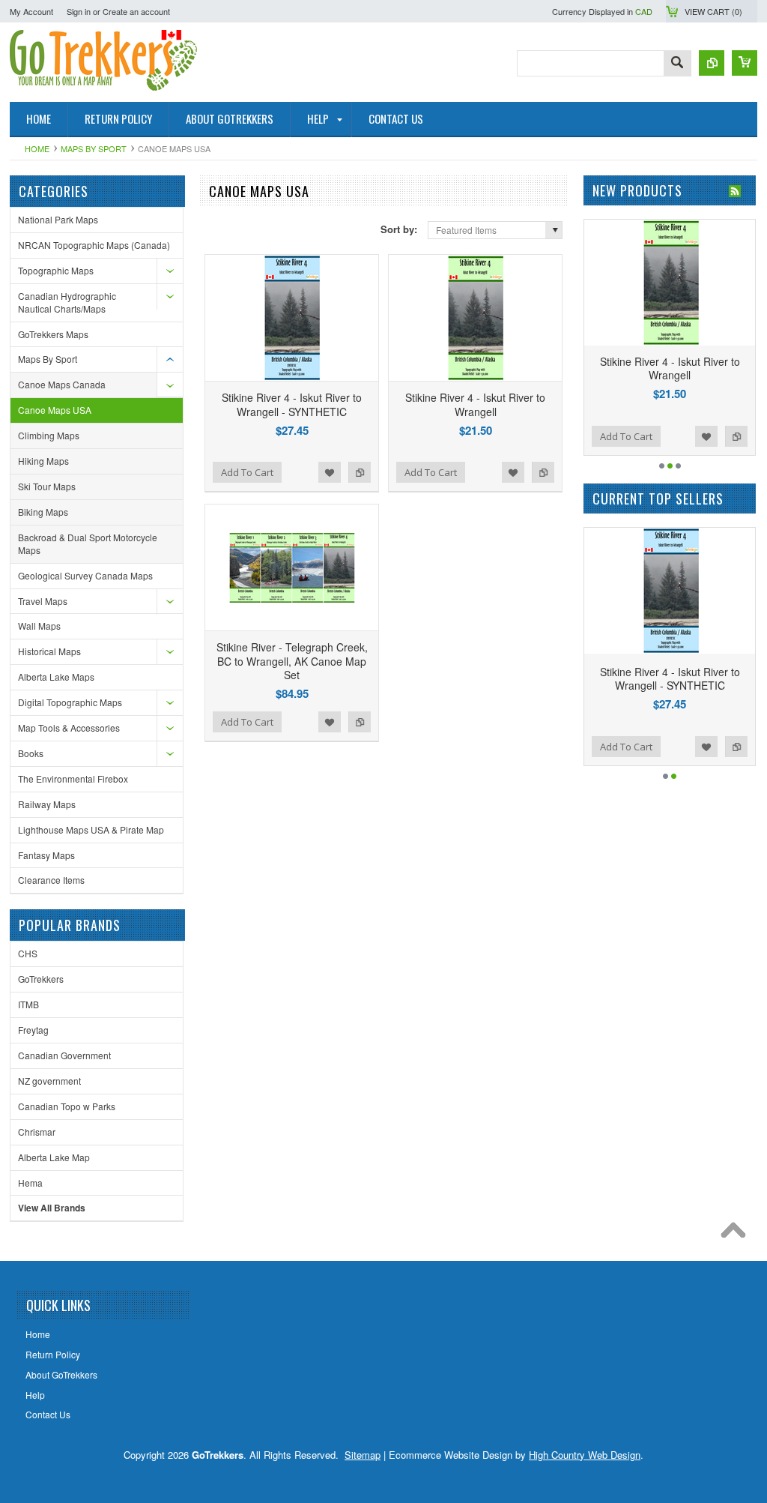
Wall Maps (39, 625)
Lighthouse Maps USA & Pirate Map (91, 829)
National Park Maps (58, 219)
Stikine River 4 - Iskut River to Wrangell (475, 404)
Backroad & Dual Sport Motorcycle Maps (87, 543)
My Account (31, 11)
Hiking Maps (43, 460)
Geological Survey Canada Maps (85, 575)
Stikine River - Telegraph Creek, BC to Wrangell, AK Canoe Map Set (292, 660)
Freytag (33, 1029)
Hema (30, 1182)
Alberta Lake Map (54, 1157)
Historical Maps (49, 651)
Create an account (136, 11)
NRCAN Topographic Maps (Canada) (94, 244)
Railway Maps (47, 804)
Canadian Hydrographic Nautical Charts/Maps (67, 302)
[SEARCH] (677, 64)
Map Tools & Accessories (69, 727)
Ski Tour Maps (47, 486)
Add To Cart (247, 472)
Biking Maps (43, 511)
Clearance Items (51, 879)
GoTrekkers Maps (53, 334)
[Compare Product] (711, 63)
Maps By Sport (94, 148)
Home (37, 148)
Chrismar (36, 1131)
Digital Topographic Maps (70, 702)
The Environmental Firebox (73, 778)
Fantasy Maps (46, 855)
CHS (27, 953)
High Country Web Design (584, 1455)
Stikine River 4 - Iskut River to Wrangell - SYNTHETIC (292, 404)
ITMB (28, 1004)
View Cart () (713, 11)
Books (30, 753)
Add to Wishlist (329, 472)
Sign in (79, 11)
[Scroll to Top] (737, 1234)
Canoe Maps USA (54, 409)
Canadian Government (64, 1055)
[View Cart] (744, 63)
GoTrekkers (41, 978)
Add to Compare (359, 472)
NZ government (49, 1080)
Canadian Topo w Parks (66, 1106)
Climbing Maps (48, 435)
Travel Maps (42, 600)
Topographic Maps (56, 270)
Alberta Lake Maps (56, 676)
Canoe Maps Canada (62, 384)
